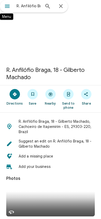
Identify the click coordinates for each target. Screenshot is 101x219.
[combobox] (28, 6)
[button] (50, 126)
